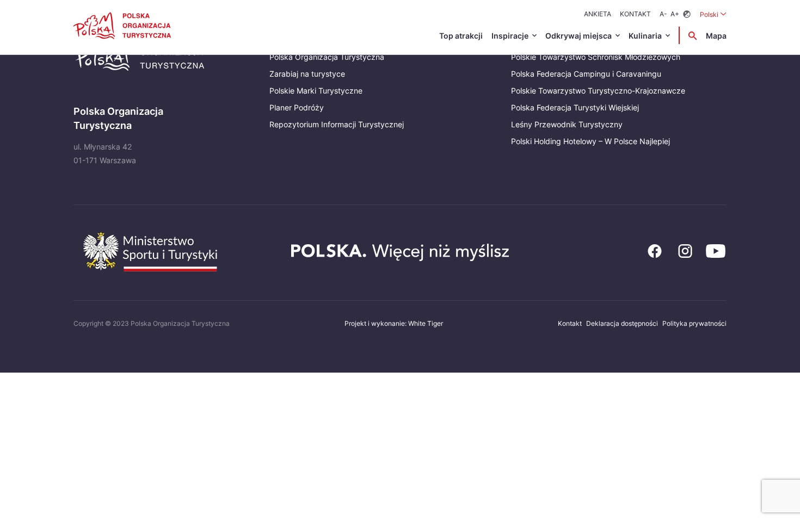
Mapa (716, 35)
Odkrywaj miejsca (578, 35)
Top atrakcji (461, 35)
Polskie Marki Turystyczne (315, 90)
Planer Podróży (296, 107)
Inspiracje (509, 35)
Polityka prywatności (694, 323)
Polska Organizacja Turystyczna (326, 56)
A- (663, 14)
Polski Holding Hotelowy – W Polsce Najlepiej (590, 141)
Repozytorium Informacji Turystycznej (336, 124)
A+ (674, 14)
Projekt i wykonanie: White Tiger (393, 323)
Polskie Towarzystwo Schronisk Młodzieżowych (595, 56)
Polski (713, 14)
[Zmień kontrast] (686, 14)
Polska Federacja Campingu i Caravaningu (586, 73)
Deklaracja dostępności (622, 323)
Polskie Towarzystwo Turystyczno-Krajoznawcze (598, 90)
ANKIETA (597, 14)
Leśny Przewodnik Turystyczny (567, 124)
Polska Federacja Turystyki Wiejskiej (575, 107)
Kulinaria (645, 35)
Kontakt (635, 14)
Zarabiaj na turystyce (307, 73)
